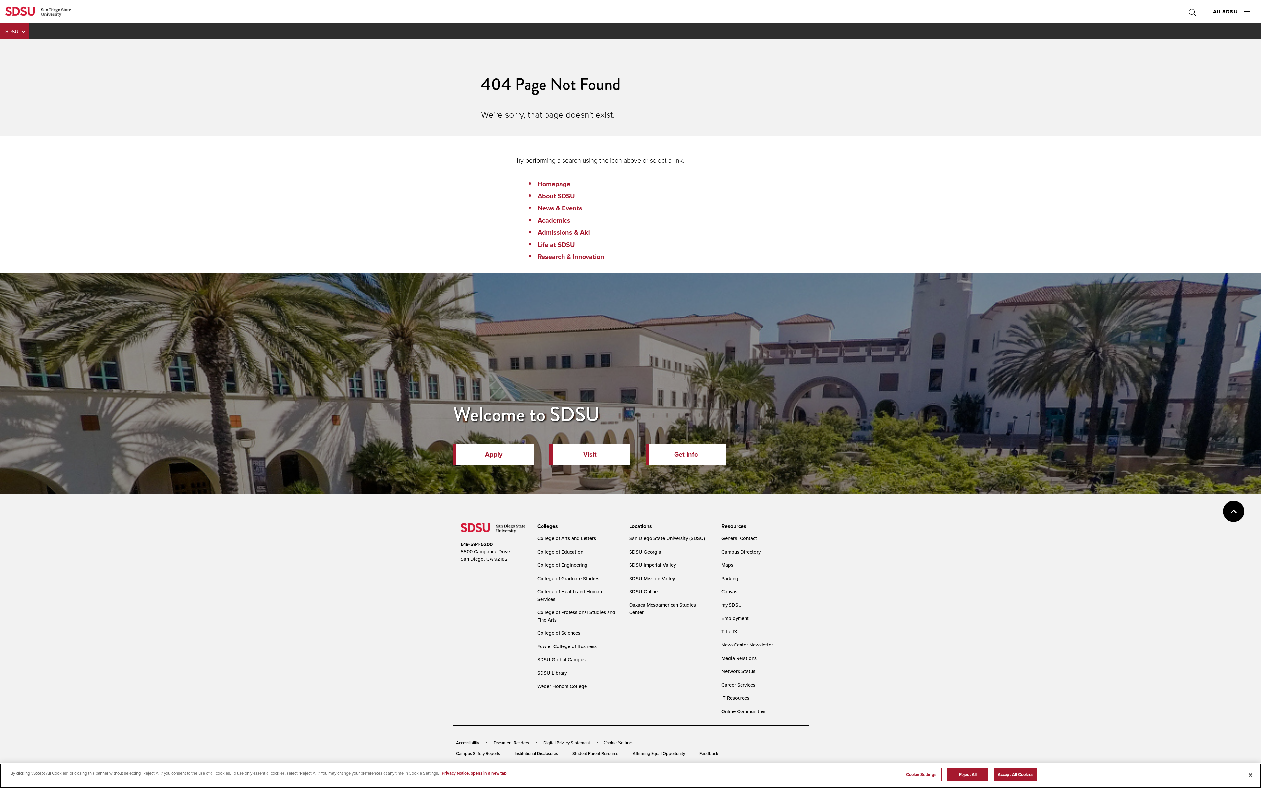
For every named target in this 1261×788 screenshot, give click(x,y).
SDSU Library (552, 672)
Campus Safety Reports (478, 753)
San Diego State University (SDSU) (667, 538)
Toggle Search (1193, 11)
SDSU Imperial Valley (652, 564)
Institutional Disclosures (536, 753)
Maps (727, 564)
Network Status (738, 671)
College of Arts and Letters (566, 538)
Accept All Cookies (1015, 774)
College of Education (560, 551)
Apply (493, 454)
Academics (554, 220)
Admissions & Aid (564, 232)
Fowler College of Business (567, 646)
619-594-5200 (477, 544)
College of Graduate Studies (568, 578)
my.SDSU (731, 605)
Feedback (708, 753)
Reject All (968, 774)
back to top (1233, 511)
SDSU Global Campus (561, 659)
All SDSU (1225, 11)
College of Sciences (558, 632)
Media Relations (739, 658)
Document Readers (511, 743)
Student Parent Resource (595, 753)
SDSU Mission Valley (652, 578)
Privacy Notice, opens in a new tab (474, 773)
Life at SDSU (556, 245)
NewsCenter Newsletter (747, 644)
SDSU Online (643, 591)
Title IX (729, 631)
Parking (729, 578)
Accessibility (467, 743)
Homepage (554, 184)
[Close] (1250, 775)
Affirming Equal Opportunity (659, 753)
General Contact (739, 538)
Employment (735, 618)
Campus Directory (741, 551)
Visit (590, 454)
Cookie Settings (619, 742)
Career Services (738, 684)
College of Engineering (562, 564)
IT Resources (735, 697)
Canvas (729, 591)
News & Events (560, 208)
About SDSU (556, 196)
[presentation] (546, 526)
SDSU (11, 31)
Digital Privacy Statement (566, 743)
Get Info (686, 454)
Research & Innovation (571, 257)
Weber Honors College (562, 686)
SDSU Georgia (645, 551)
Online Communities (743, 711)
